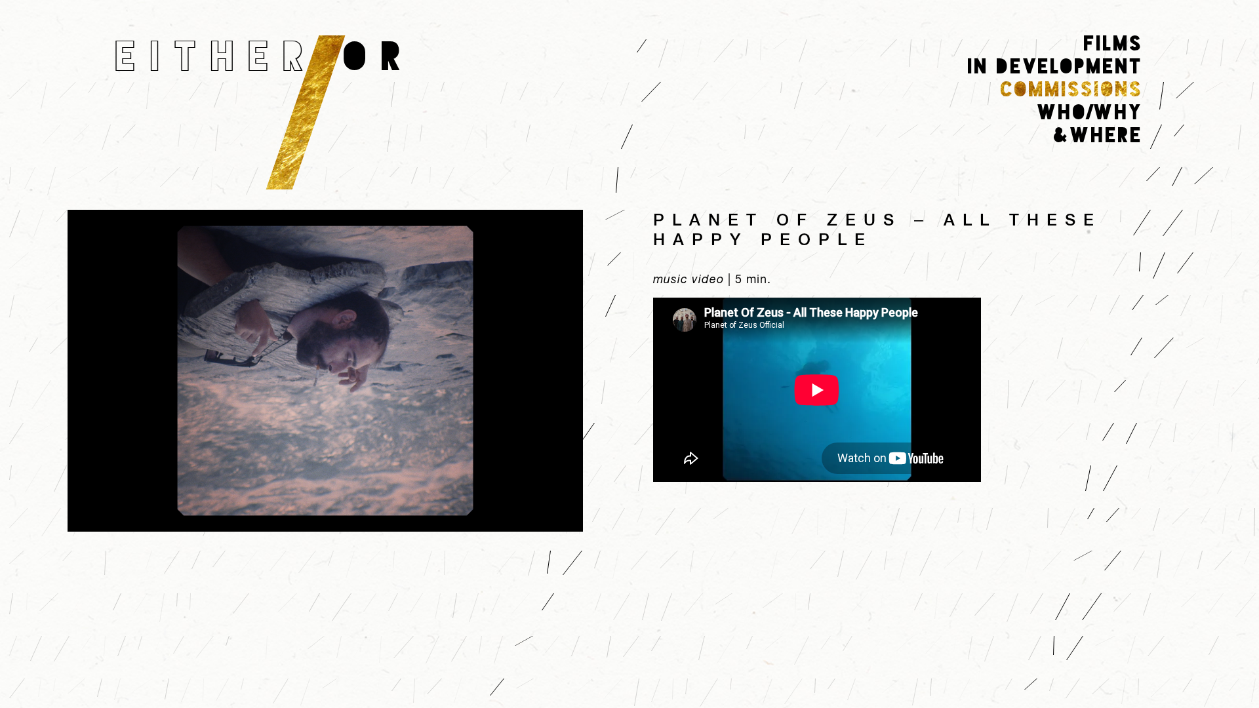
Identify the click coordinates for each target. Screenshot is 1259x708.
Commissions (1072, 89)
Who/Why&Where (1090, 124)
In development (1055, 66)
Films (1113, 43)
